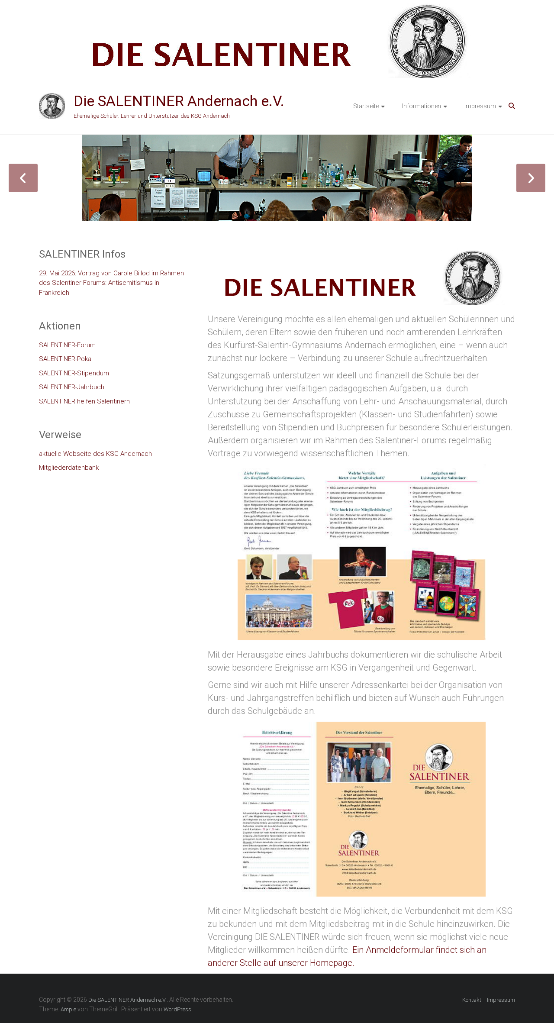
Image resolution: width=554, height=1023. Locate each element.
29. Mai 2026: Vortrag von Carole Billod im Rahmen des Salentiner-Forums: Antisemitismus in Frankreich (111, 283)
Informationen (421, 106)
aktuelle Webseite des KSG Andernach (95, 454)
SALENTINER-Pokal (66, 359)
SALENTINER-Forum (67, 345)
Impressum (480, 106)
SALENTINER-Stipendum (74, 373)
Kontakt (471, 1000)
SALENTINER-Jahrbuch (71, 387)
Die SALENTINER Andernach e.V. (179, 101)
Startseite (366, 106)
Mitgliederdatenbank (69, 467)
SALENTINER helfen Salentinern (84, 401)
